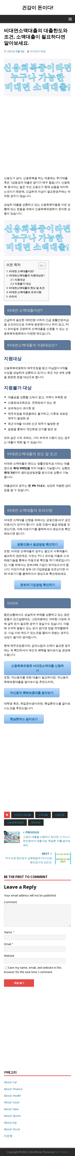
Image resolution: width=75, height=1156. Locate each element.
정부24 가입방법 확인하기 (37, 584)
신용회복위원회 (15, 822)
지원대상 (20, 279)
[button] (40, 265)
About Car (10, 1082)
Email (8, 944)
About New (11, 1109)
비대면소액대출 (22, 814)
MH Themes (61, 1152)
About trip (10, 1122)
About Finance (13, 1089)
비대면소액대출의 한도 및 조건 (27, 288)
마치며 (13, 296)
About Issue (11, 1102)
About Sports (12, 1116)
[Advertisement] (37, 138)
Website (9, 956)
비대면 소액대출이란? (21, 271)
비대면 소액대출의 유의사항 (25, 292)
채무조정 (36, 822)
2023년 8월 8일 (16, 51)
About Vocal (12, 1129)
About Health (12, 1096)
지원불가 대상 (23, 283)
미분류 (8, 1136)
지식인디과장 (38, 51)
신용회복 (60, 814)
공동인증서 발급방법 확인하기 (37, 544)
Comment (10, 902)
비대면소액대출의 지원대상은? (27, 275)
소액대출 (43, 814)
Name (8, 932)
